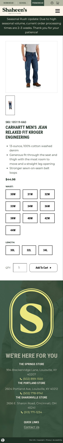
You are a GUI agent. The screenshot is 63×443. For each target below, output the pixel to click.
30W (13, 194)
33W (13, 206)
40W (30, 218)
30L (12, 250)
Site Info (32, 440)
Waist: (9, 186)
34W (30, 206)
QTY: (8, 267)
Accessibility (57, 440)
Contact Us (31, 427)
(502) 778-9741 (33, 393)
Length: (10, 242)
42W (47, 218)
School (22, 3)
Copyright (40, 440)
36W (47, 206)
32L (29, 250)
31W (30, 194)
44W (13, 230)
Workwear (8, 3)
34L (45, 250)
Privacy (48, 440)
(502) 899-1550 (33, 379)
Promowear (37, 3)
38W (13, 218)
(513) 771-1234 (33, 412)
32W (47, 194)
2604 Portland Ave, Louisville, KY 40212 (31, 389)
